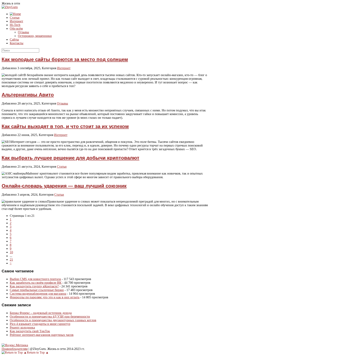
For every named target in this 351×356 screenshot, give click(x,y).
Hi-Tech (15, 25)
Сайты (14, 39)
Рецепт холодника (22, 327)
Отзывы (23, 32)
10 (11, 252)
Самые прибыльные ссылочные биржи (37, 290)
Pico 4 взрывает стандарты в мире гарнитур (40, 324)
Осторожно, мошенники (35, 36)
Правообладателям (15, 349)
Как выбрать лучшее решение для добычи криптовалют (70, 158)
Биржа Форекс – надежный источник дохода (41, 313)
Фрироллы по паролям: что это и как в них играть (44, 297)
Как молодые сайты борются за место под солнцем (65, 59)
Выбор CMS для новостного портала (35, 279)
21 (11, 259)
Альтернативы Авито (28, 94)
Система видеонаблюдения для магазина (38, 293)
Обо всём (16, 28)
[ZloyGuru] (10, 7)
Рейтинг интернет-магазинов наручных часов (42, 335)
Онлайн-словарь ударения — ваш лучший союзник (64, 186)
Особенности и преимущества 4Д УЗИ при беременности (50, 316)
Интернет (16, 21)
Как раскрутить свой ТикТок (30, 331)
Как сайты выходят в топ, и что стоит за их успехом (65, 126)
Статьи (15, 17)
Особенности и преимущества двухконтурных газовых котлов (53, 320)
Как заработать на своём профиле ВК (36, 282)
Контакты (16, 43)
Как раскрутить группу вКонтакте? (34, 286)
